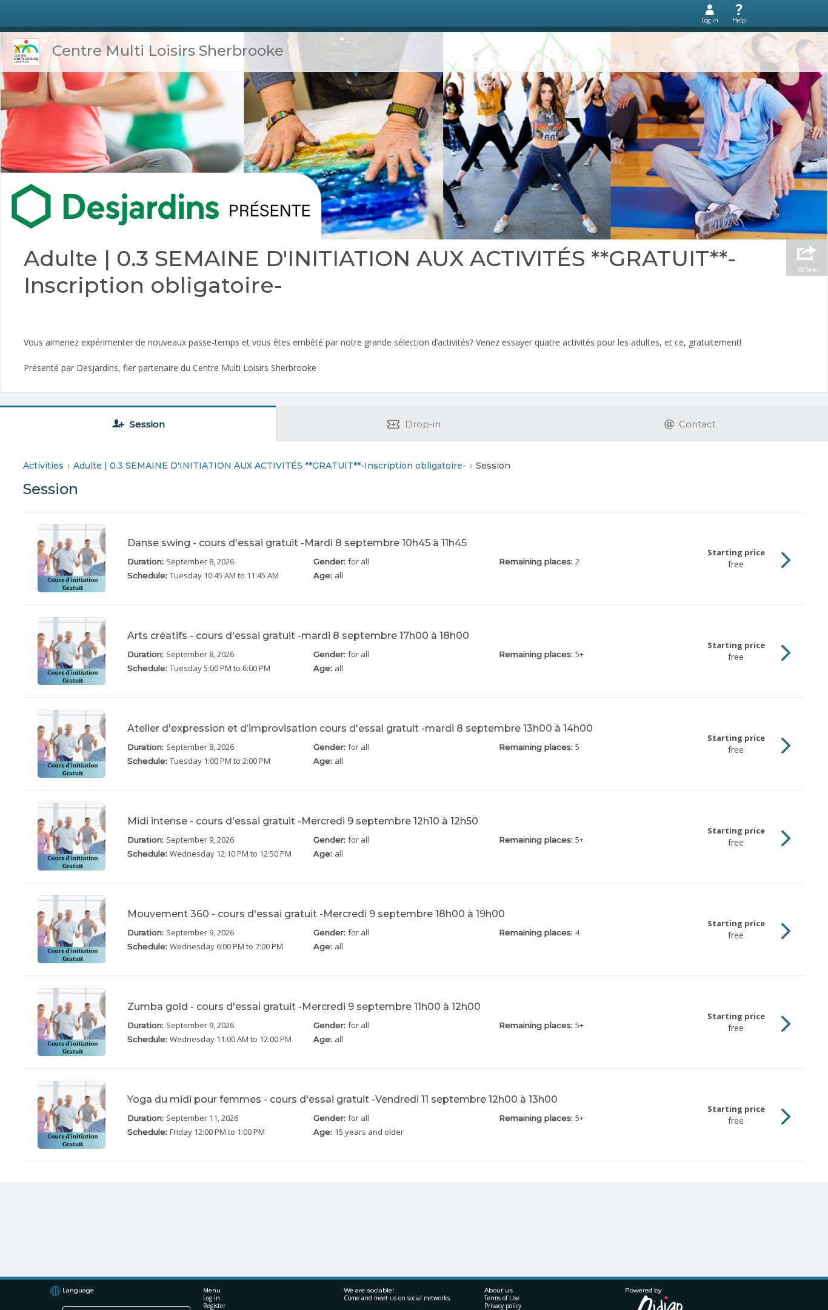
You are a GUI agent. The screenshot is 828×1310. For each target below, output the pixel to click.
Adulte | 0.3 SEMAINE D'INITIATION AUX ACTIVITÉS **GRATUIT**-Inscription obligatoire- (380, 271)
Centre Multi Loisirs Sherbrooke (168, 50)
